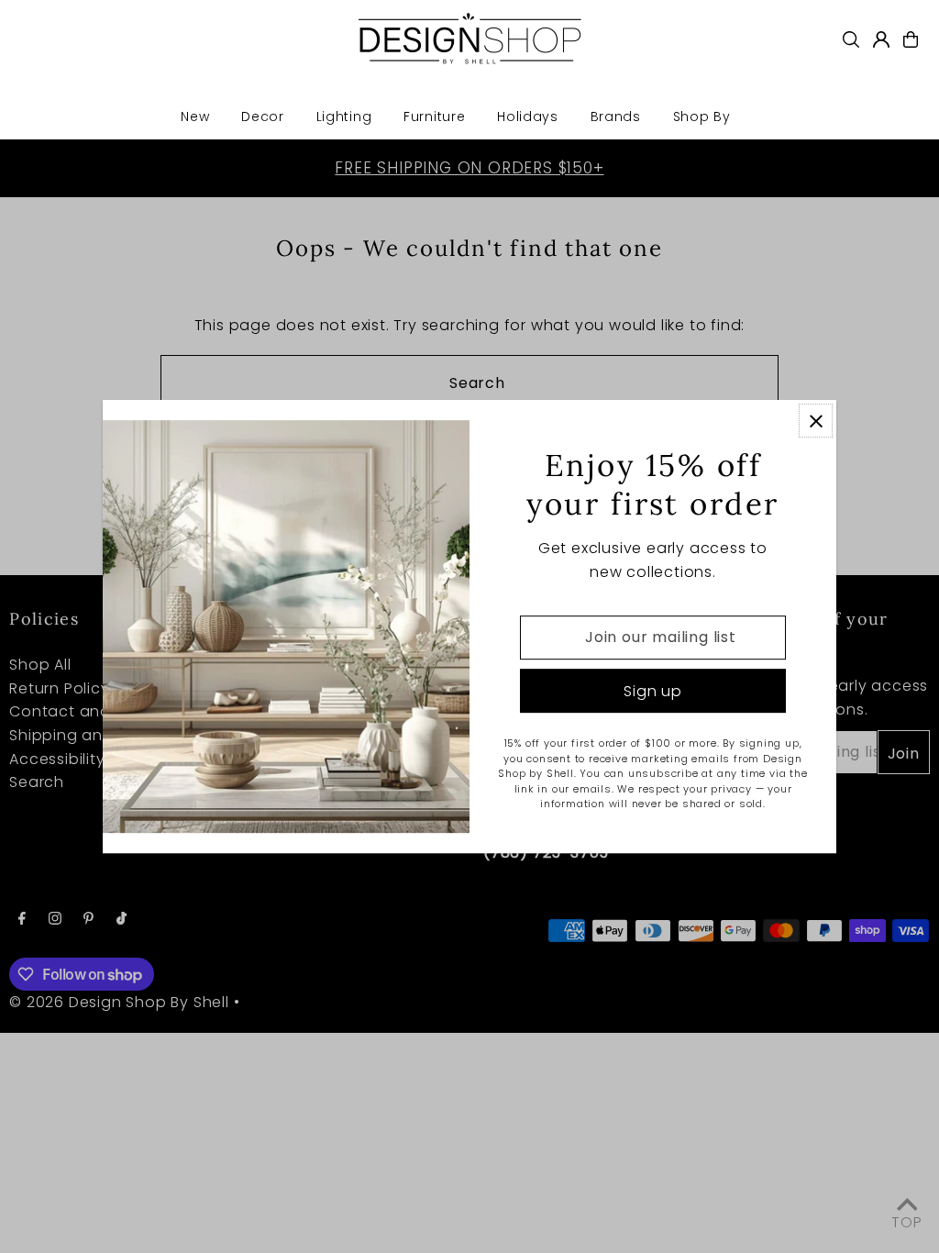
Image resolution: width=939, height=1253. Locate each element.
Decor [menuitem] (262, 116)
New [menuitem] (195, 116)
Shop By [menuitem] (702, 116)
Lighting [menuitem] (344, 116)
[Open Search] (851, 39)
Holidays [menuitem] (527, 116)
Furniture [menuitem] (434, 116)
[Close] (816, 421)
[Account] (881, 39)
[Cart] (910, 39)
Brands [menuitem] (616, 116)
